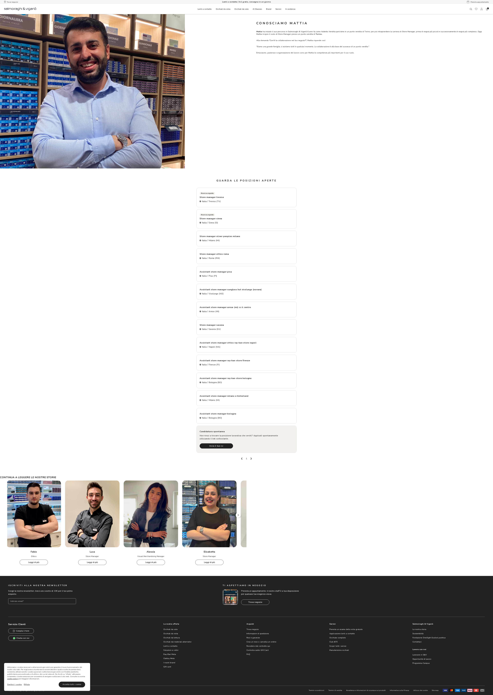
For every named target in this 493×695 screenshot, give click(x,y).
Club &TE (333, 642)
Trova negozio (12, 2)
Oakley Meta (169, 658)
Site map (435, 690)
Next (238, 515)
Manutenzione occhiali (339, 650)
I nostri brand (169, 662)
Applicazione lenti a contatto (342, 633)
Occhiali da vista (170, 633)
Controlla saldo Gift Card (257, 650)
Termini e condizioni (316, 690)
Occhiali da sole (170, 629)
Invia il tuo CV (216, 446)
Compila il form (22, 631)
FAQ (248, 654)
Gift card (167, 667)
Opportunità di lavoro (422, 659)
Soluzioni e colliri (170, 650)
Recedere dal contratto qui (258, 646)
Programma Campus (421, 663)
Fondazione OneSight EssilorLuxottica (429, 637)
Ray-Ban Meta (169, 654)
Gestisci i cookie (14, 684)
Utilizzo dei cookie (420, 690)
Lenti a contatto (170, 646)
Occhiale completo (337, 637)
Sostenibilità (418, 633)
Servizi (278, 9)
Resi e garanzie (253, 637)
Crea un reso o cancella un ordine (261, 642)
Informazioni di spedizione (257, 633)
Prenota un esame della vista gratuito (346, 629)
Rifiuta (27, 684)
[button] (487, 9)
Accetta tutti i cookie (72, 684)
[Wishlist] (476, 9)
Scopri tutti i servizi (337, 646)
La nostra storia (419, 629)
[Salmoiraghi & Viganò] (20, 9)
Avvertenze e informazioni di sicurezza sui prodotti (366, 690)
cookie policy (12, 679)
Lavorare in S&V (420, 655)
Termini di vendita (335, 690)
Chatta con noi (22, 638)
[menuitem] (205, 9)
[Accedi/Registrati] (481, 9)
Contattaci (417, 642)
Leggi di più (33, 562)
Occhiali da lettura (171, 637)
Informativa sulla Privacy (399, 690)
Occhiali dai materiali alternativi (177, 642)
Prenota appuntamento (479, 2)
